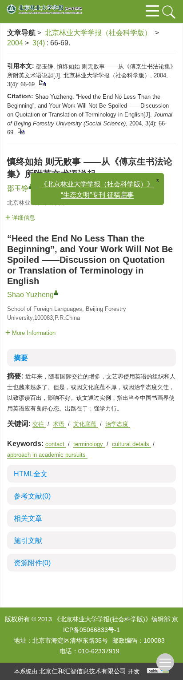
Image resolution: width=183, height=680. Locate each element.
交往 (39, 424)
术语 (59, 424)
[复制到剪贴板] (42, 83)
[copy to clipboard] (20, 131)
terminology (89, 444)
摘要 (21, 358)
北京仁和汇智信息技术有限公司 (82, 671)
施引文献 (28, 540)
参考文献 (32, 496)
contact (55, 444)
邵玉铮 (17, 188)
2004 (15, 43)
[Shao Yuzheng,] (56, 292)
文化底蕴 (85, 424)
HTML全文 (31, 474)
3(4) (39, 43)
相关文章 (28, 518)
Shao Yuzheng (30, 294)
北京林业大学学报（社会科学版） (98, 32)
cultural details (131, 444)
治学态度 (117, 424)
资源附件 (32, 563)
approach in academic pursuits (47, 454)
